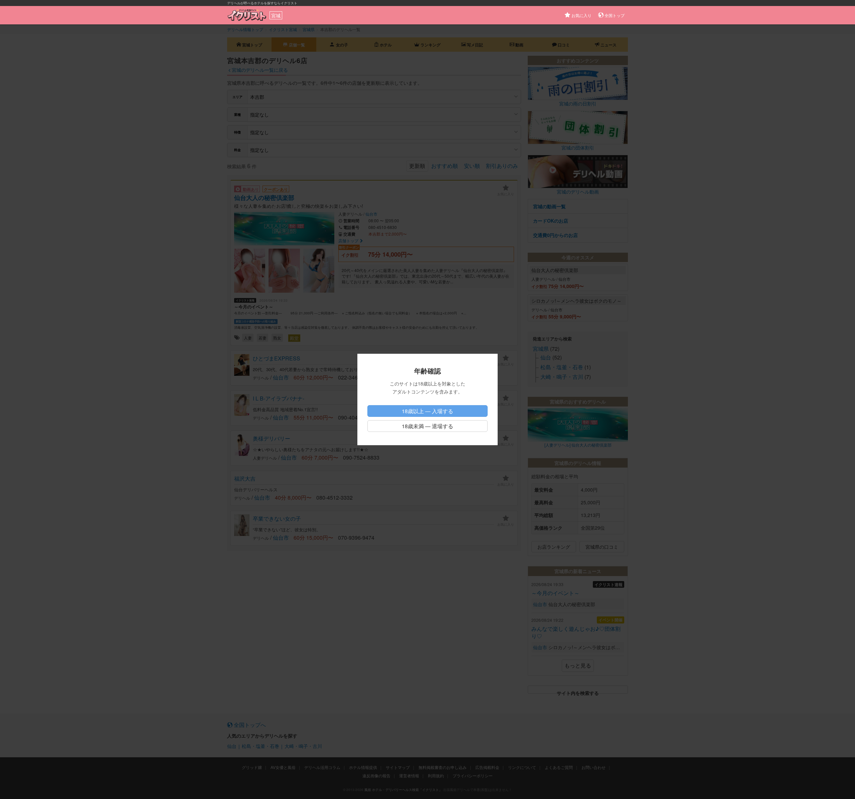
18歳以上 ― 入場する (427, 411)
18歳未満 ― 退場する (427, 426)
